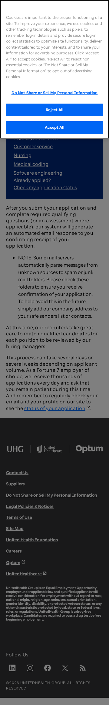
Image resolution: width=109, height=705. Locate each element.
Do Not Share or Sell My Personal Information (55, 92)
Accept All (54, 127)
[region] (54, 69)
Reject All (54, 109)
